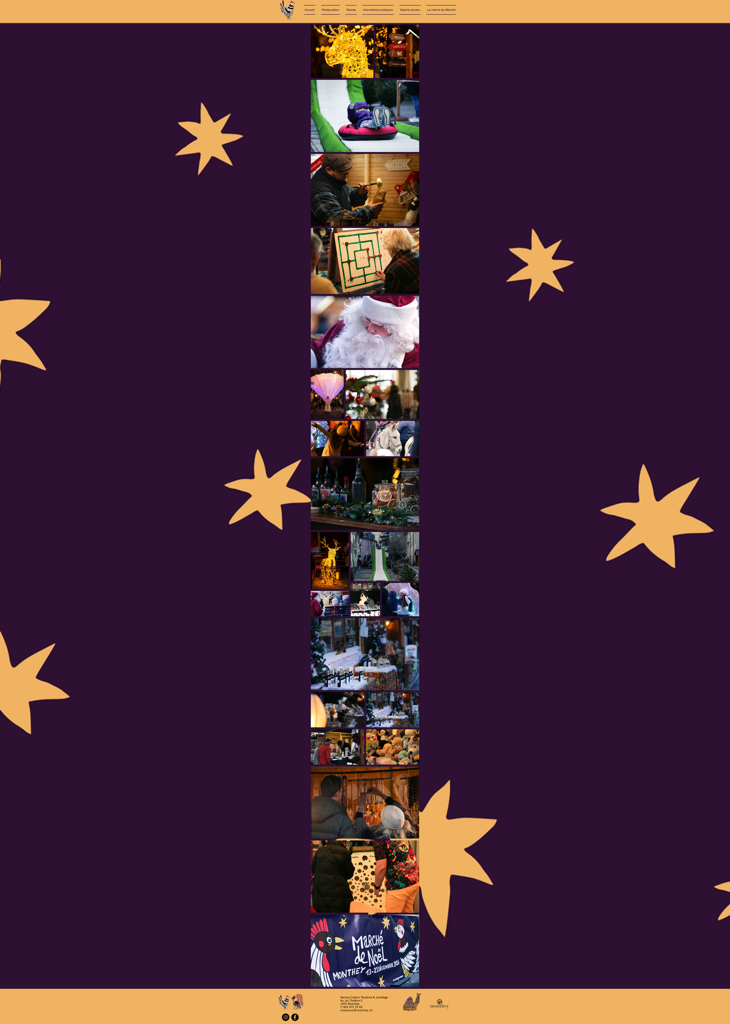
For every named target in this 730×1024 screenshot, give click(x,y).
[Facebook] (295, 1017)
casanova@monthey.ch (356, 1010)
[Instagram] (285, 1017)
